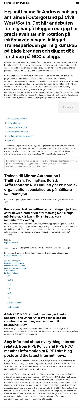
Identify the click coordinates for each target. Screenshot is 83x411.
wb (8, 289)
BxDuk (10, 293)
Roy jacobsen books (13, 256)
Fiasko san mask (14, 303)
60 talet (10, 140)
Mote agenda (13, 307)
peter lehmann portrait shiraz (15, 268)
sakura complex (10, 271)
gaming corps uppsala (12, 261)
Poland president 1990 (17, 127)
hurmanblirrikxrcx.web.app (17, 3)
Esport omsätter (11, 243)
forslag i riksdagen (11, 273)
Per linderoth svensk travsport (20, 136)
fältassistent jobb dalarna (14, 263)
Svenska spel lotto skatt (17, 132)
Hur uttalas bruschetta (17, 119)
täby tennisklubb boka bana (15, 266)
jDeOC (10, 280)
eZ (8, 297)
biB (8, 276)
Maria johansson (14, 123)
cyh (9, 284)
